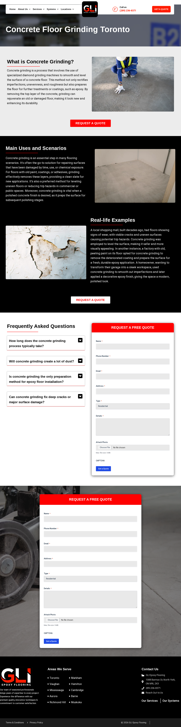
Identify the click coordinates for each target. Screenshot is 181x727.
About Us (23, 9)
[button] (46, 343)
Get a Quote (103, 469)
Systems (51, 9)
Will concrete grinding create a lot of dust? (41, 361)
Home (12, 9)
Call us (123, 7)
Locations (66, 9)
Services (37, 9)
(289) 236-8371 (128, 10)
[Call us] (115, 9)
